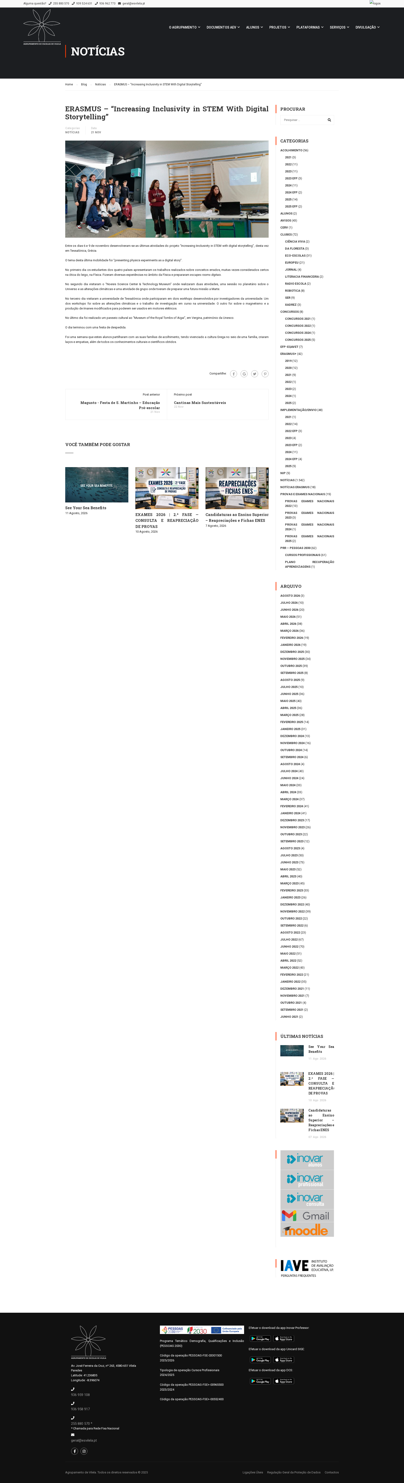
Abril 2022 (288, 960)
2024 (288, 185)
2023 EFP (291, 178)
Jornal (291, 269)
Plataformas (308, 27)
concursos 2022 (298, 325)
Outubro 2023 (291, 834)
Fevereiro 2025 (291, 722)
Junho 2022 (289, 946)
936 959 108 (80, 1395)
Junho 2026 (289, 609)
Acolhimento (291, 150)
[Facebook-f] (74, 1451)
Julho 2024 (289, 771)
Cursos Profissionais (302, 555)
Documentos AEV (221, 27)
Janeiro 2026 (290, 645)
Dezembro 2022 (292, 904)
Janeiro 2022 (290, 981)
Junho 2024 (289, 778)
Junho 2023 (289, 862)
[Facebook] (233, 373)
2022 (288, 164)
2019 (288, 361)
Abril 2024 (288, 792)
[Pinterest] (265, 373)
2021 (288, 157)
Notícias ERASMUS (295, 487)
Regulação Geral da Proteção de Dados (294, 1472)
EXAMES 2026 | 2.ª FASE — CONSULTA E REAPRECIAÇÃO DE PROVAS (166, 520)
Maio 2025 (288, 701)
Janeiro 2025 (290, 729)
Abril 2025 (288, 708)
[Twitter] (254, 373)
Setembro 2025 (291, 673)
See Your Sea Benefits (85, 507)
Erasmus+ (288, 354)
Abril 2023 (288, 876)
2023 (288, 171)
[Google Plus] (244, 373)
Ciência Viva (295, 241)
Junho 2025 (289, 694)
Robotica (292, 290)
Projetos (277, 27)
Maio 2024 (288, 785)
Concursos (289, 311)
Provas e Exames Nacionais (302, 494)
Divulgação (366, 27)
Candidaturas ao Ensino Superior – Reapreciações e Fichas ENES (321, 1120)
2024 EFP (291, 192)
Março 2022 (289, 967)
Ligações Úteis (253, 1472)
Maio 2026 (288, 616)
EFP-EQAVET (289, 347)
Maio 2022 (288, 953)
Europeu (292, 262)
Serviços (338, 27)
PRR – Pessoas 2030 (295, 548)
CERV (284, 227)
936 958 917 (80, 1409)
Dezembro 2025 (292, 652)
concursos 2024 (298, 332)
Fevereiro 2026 (291, 638)
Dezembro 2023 (292, 820)
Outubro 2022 (291, 918)
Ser (287, 297)
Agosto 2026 (290, 595)
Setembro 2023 (291, 841)
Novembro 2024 (292, 743)
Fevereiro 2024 (291, 806)
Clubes (286, 234)
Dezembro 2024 (292, 736)
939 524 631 (84, 3)
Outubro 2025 (291, 666)
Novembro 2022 (292, 911)
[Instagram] (83, 1451)
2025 (288, 199)
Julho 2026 (289, 602)
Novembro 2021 (292, 995)
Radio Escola (295, 283)
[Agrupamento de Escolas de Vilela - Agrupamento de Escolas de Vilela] (42, 29)
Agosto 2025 (290, 680)
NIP (283, 473)
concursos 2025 (298, 340)
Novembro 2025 (292, 659)
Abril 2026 (288, 623)
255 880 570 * (81, 1423)
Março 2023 (289, 883)
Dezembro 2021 (292, 988)
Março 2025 (289, 715)
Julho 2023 (289, 855)
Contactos (332, 1472)
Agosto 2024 (290, 764)
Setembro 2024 (291, 757)
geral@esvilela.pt (134, 3)
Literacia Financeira (302, 276)
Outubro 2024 (291, 750)
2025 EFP (291, 206)
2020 (288, 368)
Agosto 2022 (290, 932)
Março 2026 (289, 630)
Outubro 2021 (291, 1002)
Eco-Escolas (295, 255)
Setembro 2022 (291, 925)
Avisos (285, 220)
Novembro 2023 (292, 827)
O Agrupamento (183, 27)
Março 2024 (289, 799)
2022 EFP (291, 431)
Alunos (252, 27)
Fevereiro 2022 (291, 974)
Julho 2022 (289, 939)
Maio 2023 (288, 869)
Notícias (72, 132)
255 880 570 (61, 3)
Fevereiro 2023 (291, 890)
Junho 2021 (289, 1016)
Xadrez (291, 304)
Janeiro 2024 (290, 813)
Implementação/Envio (298, 410)
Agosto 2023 (290, 848)
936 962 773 (107, 3)
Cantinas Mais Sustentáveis (200, 402)
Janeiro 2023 (290, 897)
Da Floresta (294, 248)
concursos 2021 (298, 318)
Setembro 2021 (291, 1009)
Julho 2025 (289, 687)
